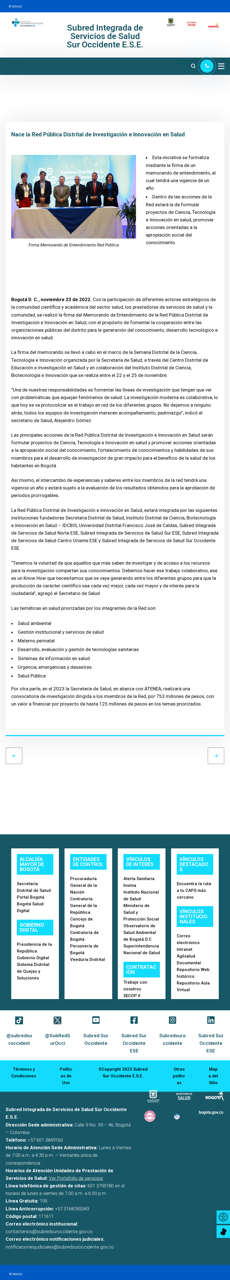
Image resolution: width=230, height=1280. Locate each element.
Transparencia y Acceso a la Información (43, 106)
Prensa (13, 150)
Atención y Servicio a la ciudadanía (37, 117)
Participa (15, 128)
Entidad (13, 139)
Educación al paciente (26, 162)
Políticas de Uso (66, 1076)
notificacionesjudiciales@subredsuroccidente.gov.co (60, 1247)
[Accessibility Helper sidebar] (223, 1217)
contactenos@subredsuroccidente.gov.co (49, 1231)
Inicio (11, 94)
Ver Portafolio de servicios (76, 1178)
